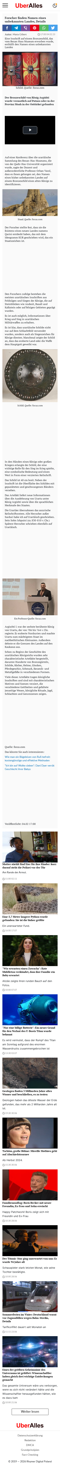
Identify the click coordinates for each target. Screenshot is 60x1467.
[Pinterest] (34, 28)
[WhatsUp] (43, 28)
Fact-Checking (30, 1455)
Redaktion (30, 1440)
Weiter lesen (30, 1411)
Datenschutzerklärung (30, 1435)
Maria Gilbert (20, 34)
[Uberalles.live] (29, 5)
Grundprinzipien (30, 1450)
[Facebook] (7, 28)
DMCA (30, 1445)
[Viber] (25, 28)
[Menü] (5, 5)
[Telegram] (16, 28)
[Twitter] (53, 28)
